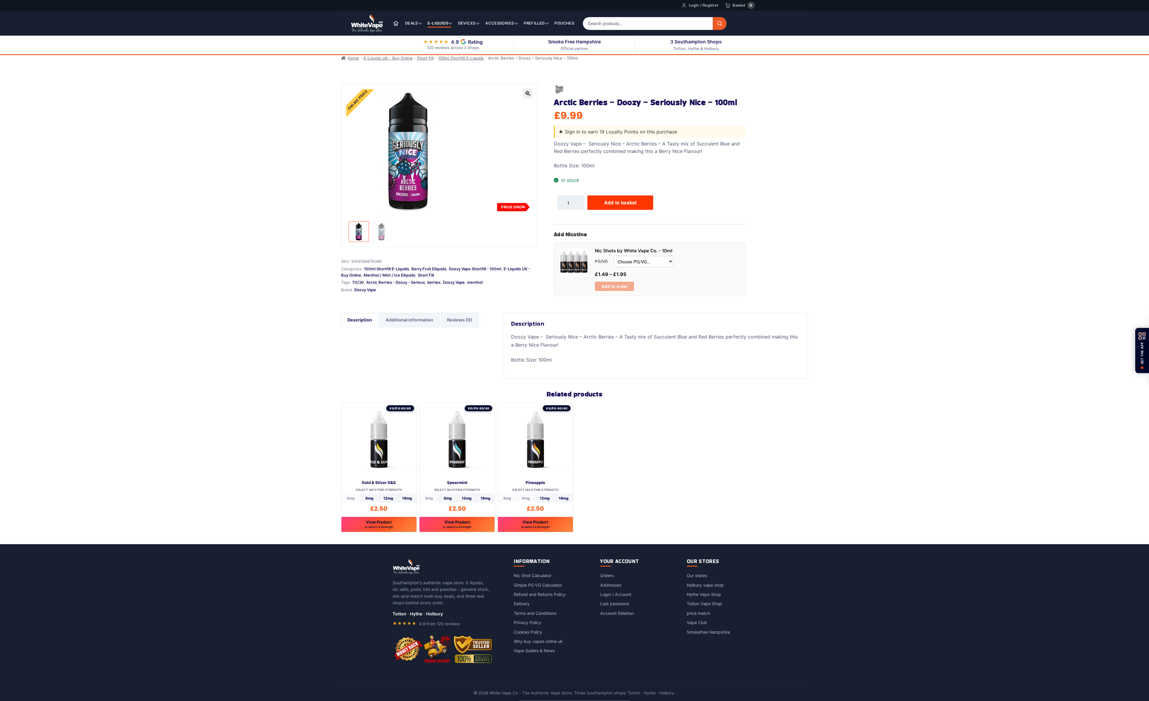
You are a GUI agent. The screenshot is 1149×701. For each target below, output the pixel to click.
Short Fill (425, 58)
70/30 (358, 282)
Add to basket (620, 202)
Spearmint (457, 482)
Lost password (614, 603)
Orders (607, 575)
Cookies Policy (528, 632)
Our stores (697, 575)
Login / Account (615, 594)
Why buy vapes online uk (538, 641)
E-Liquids (438, 23)
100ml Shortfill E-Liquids (461, 58)
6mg (369, 498)
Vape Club (697, 622)
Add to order (614, 286)
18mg (407, 498)
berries (433, 282)
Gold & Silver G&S (379, 482)
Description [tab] (359, 319)
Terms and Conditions (535, 613)
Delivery (522, 603)
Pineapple (535, 482)
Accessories (499, 23)
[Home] (396, 23)
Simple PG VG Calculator (538, 585)
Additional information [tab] (409, 319)
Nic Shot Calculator (532, 575)
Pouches (564, 23)
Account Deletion (617, 613)
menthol (475, 282)
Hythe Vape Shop (704, 594)
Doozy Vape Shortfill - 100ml (475, 268)
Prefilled (534, 23)
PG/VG (601, 261)
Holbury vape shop (705, 585)
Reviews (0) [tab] (459, 319)
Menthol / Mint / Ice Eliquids (389, 275)
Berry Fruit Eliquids (428, 268)
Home (353, 58)
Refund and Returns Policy (540, 594)
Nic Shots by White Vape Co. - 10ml (633, 251)
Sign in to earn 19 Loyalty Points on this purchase (621, 132)
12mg (388, 498)
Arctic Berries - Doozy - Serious (395, 282)
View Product (379, 524)
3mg (350, 498)
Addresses (610, 585)
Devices (467, 23)
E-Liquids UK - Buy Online (388, 58)
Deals (411, 23)
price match (698, 613)
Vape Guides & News (534, 650)
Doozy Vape (454, 282)
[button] (528, 93)
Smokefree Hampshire (708, 632)
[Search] (720, 23)
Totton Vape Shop (704, 603)
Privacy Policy (527, 622)
